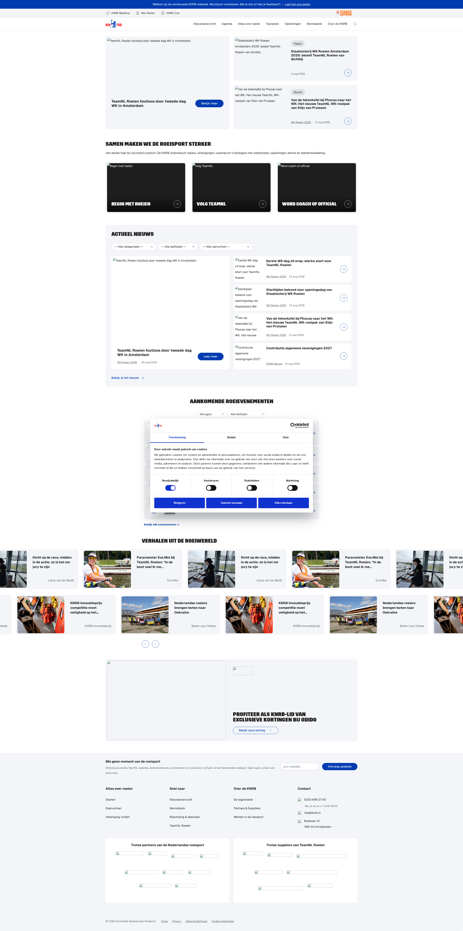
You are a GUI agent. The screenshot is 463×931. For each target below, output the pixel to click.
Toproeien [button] (272, 24)
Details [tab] (231, 437)
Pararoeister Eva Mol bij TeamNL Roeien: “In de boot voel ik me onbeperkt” (148, 562)
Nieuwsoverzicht (205, 24)
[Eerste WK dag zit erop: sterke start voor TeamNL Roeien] (343, 269)
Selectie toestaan (231, 502)
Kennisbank (314, 24)
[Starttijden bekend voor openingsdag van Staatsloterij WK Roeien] (343, 298)
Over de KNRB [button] (337, 24)
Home (164, 921)
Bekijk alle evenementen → (162, 524)
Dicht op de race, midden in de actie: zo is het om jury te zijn (44, 562)
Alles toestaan (283, 502)
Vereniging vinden (118, 817)
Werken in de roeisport (248, 817)
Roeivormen (114, 808)
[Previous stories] (145, 644)
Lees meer (211, 356)
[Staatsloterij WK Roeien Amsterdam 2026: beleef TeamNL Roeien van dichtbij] (348, 72)
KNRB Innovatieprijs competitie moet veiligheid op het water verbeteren (93, 608)
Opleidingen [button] (293, 24)
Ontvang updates (340, 766)
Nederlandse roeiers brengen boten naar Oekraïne (198, 607)
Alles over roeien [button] (249, 24)
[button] (355, 24)
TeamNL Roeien (180, 826)
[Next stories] (155, 644)
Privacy (176, 921)
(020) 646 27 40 (315, 799)
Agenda (227, 24)
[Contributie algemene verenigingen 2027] (343, 356)
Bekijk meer (209, 103)
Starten (110, 799)
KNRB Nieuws (274, 363)
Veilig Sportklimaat (196, 921)
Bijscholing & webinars (185, 817)
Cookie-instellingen (223, 921)
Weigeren (180, 502)
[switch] (211, 488)
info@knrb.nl (312, 813)
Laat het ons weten (297, 4)
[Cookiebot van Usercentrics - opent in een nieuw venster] (293, 425)
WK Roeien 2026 (301, 122)
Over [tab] (286, 437)
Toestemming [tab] (177, 437)
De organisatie (243, 799)
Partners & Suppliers (247, 808)
